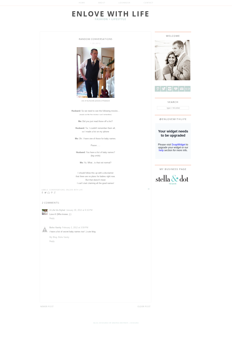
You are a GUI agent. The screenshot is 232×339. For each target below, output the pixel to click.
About (101, 3)
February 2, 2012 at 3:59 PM (75, 227)
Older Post (144, 306)
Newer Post (47, 306)
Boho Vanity (55, 227)
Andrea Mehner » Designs (125, 323)
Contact (148, 3)
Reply (52, 218)
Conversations (57, 190)
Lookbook (124, 3)
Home (82, 3)
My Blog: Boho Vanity (59, 237)
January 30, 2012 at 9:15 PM (79, 210)
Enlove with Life (74, 190)
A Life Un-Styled (57, 210)
